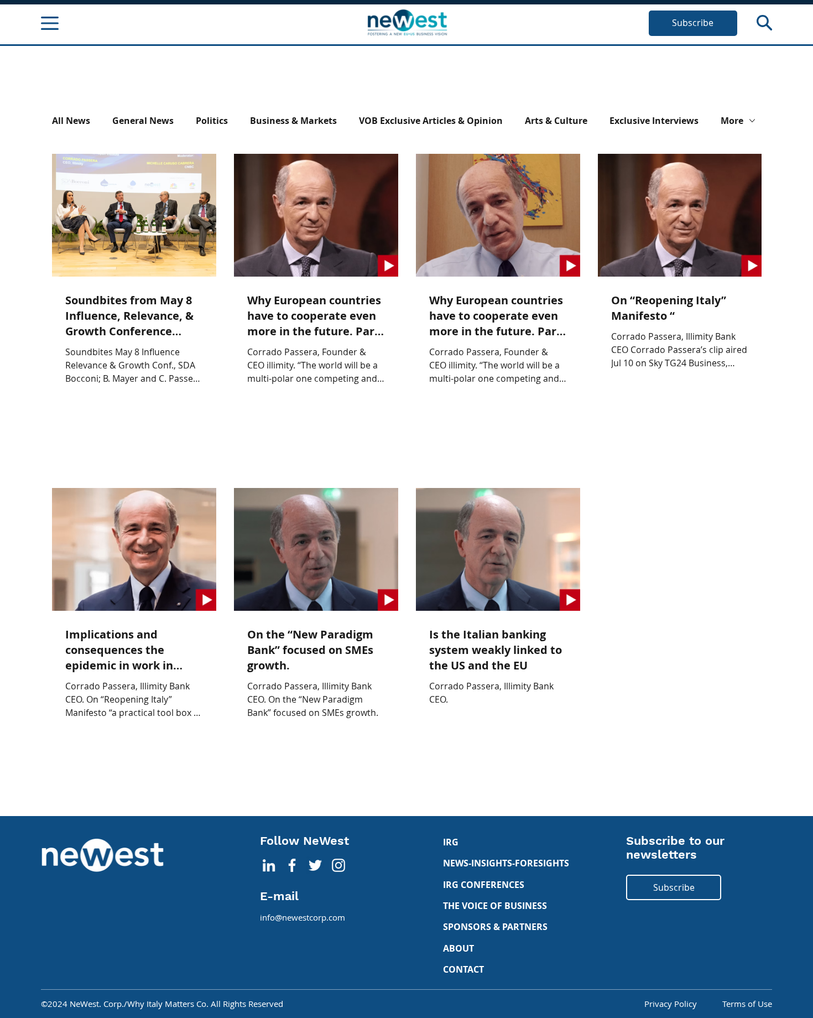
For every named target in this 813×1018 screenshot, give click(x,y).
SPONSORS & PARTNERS (495, 927)
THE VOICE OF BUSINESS (495, 906)
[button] (764, 22)
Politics (212, 120)
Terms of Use (747, 1003)
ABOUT (458, 948)
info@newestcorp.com (302, 917)
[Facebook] (292, 865)
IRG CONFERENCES (483, 885)
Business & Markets (293, 120)
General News (143, 120)
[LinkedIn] (269, 865)
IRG (450, 842)
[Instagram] (338, 865)
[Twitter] (315, 865)
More (732, 120)
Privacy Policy (670, 1003)
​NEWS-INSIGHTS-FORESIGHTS (506, 863)
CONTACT (463, 969)
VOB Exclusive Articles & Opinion (431, 120)
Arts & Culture (556, 120)
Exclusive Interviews (654, 120)
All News (71, 120)
